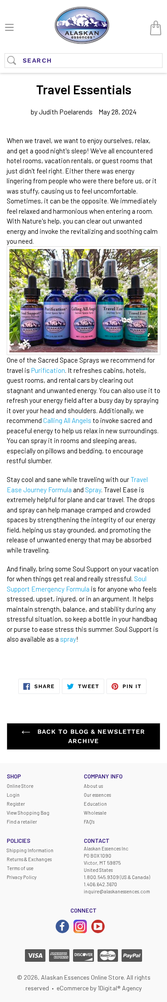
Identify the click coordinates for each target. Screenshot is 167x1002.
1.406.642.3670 (100, 884)
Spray (93, 490)
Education (95, 804)
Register (16, 804)
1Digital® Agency (120, 988)
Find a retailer (22, 821)
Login (13, 795)
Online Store (20, 786)
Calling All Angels (67, 420)
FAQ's (89, 821)
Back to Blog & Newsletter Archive (90, 736)
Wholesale (95, 813)
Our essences (97, 795)
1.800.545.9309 (101, 877)
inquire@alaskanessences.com (117, 891)
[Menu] (9, 26)
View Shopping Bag (28, 813)
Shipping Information (30, 850)
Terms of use (20, 868)
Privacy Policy (22, 877)
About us (93, 786)
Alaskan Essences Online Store (82, 977)
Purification (48, 370)
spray (68, 639)
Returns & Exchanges (29, 859)
